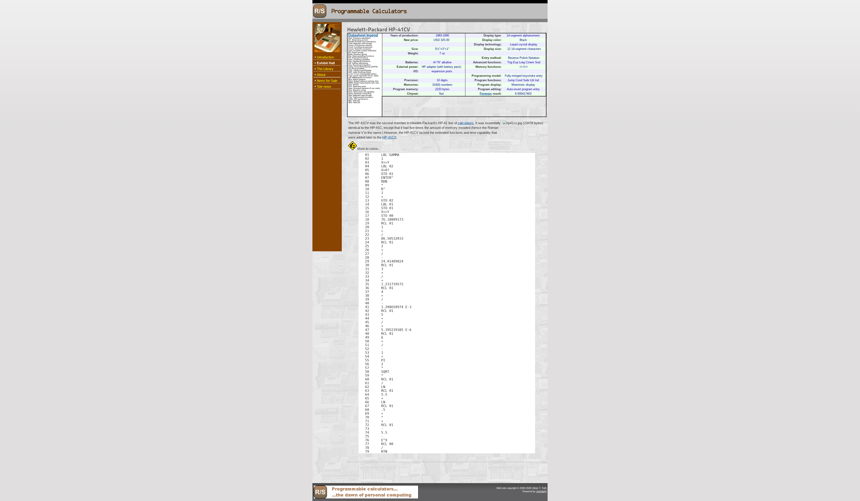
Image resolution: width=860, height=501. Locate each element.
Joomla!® (541, 491)
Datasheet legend (363, 35)
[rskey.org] (366, 498)
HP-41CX (389, 137)
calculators (466, 123)
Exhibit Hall (326, 63)
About (321, 75)
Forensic (486, 93)
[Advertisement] (327, 162)
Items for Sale (327, 81)
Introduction (325, 57)
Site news (324, 86)
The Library (325, 69)
